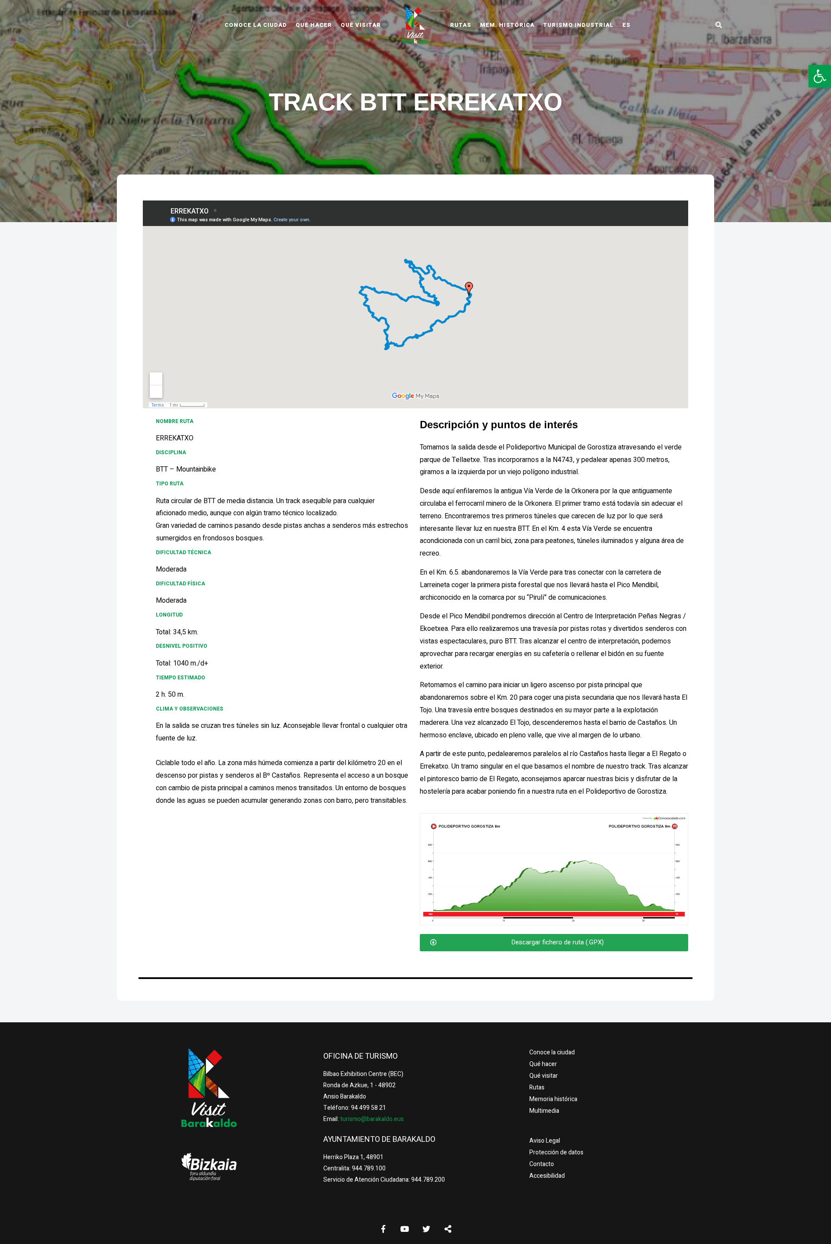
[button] (819, 76)
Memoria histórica (553, 1099)
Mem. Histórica (507, 25)
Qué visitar (361, 25)
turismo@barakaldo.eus (371, 1119)
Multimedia (544, 1111)
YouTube (404, 1228)
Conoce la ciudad (256, 25)
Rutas (460, 25)
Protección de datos (556, 1152)
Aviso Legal (544, 1141)
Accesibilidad (547, 1176)
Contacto (541, 1164)
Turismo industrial (578, 25)
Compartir (447, 1228)
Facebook (383, 1228)
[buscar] (718, 25)
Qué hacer (314, 25)
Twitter (426, 1228)
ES (626, 25)
